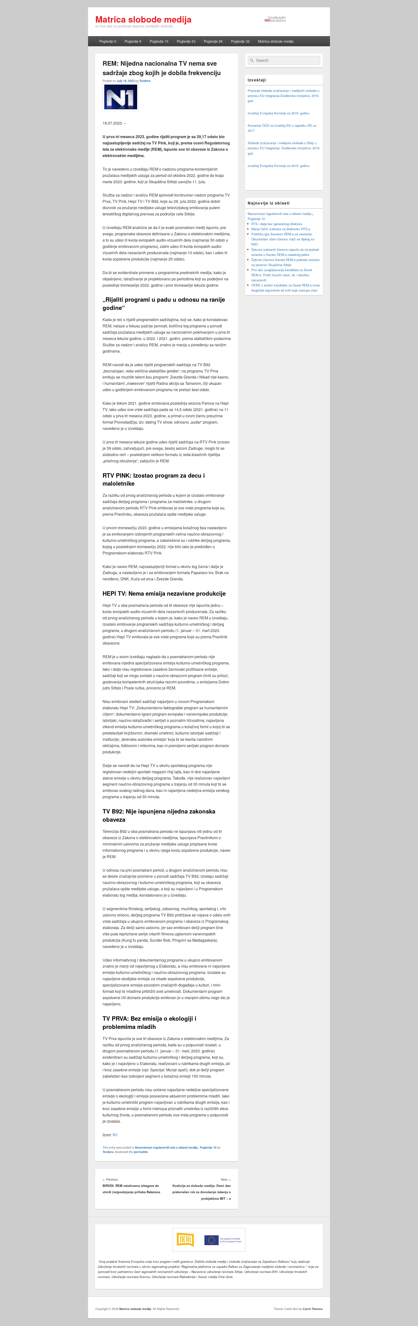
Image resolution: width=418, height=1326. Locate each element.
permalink (141, 1152)
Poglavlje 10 (159, 41)
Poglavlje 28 (213, 41)
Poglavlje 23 (186, 41)
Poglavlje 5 (107, 41)
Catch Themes (313, 1309)
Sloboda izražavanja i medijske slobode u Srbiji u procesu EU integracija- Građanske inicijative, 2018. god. (284, 148)
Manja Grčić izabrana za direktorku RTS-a (280, 229)
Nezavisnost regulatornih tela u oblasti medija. (166, 1147)
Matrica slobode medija (143, 19)
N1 (115, 1134)
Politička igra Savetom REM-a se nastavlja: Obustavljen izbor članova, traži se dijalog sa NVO (282, 239)
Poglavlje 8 (133, 41)
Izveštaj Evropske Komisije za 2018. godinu (278, 113)
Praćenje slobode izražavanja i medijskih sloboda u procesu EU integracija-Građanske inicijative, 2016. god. (283, 95)
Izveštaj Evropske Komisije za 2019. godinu (278, 165)
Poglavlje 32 (240, 41)
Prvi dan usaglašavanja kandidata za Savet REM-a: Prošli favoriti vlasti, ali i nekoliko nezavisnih (281, 275)
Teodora (144, 81)
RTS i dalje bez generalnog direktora (276, 223)
